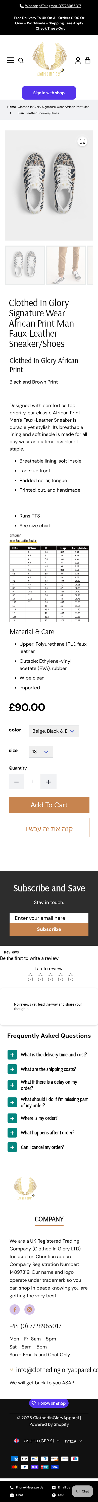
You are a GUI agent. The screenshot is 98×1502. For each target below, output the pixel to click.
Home (11, 107)
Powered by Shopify (49, 1424)
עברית (70, 1441)
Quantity (18, 768)
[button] (21, 60)
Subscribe (49, 929)
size (13, 750)
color (15, 730)
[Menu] (11, 60)
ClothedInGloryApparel (56, 1417)
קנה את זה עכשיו (49, 828)
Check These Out (50, 28)
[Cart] (86, 60)
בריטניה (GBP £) (39, 1441)
